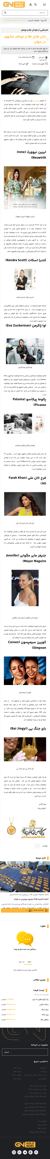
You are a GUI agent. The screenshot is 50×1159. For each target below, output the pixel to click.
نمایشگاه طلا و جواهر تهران (35, 1096)
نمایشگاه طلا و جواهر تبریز (36, 1107)
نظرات (29, 962)
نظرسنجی (43, 1078)
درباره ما (43, 1068)
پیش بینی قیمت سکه (37, 1089)
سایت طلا (17, 1068)
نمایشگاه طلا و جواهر (38, 1132)
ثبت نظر (21, 962)
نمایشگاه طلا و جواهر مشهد (35, 1110)
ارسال (6, 1052)
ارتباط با (43, 1071)
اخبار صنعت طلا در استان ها (35, 1075)
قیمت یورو (42, 1124)
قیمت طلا (17, 1071)
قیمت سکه (16, 1075)
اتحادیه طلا (42, 1128)
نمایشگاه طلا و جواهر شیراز (35, 1103)
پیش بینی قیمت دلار (38, 1093)
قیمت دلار (17, 1078)
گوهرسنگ (42, 1121)
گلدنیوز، (36, 100)
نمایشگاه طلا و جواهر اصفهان (34, 1114)
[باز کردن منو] (44, 4)
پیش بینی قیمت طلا (38, 1085)
